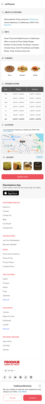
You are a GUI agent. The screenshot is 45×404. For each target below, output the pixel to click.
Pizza (5, 291)
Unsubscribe (7, 228)
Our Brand (7, 224)
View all (6, 300)
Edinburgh (7, 320)
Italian (5, 287)
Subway (6, 350)
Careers (6, 211)
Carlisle (6, 312)
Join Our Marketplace (11, 240)
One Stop (6, 345)
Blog (4, 219)
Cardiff (5, 325)
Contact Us (7, 215)
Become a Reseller (10, 244)
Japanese (6, 296)
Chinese (6, 283)
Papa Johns (7, 341)
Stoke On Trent (8, 316)
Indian (5, 279)
